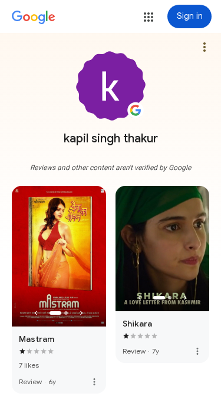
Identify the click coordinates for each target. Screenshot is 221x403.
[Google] (33, 18)
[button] (148, 17)
